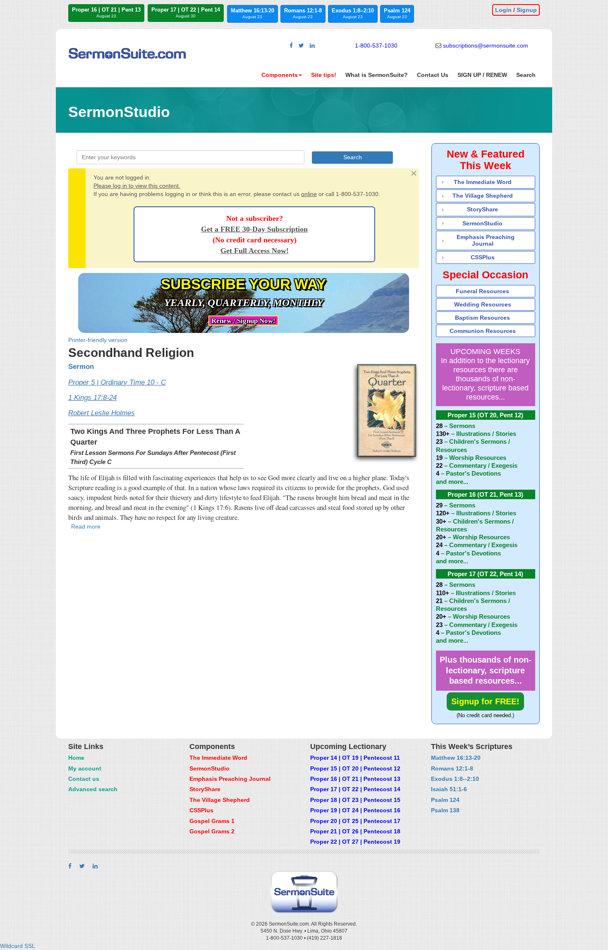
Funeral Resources (482, 291)
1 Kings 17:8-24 (92, 398)
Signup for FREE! (485, 701)
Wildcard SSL (17, 946)
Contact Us (432, 75)
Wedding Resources (482, 304)
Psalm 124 (397, 13)
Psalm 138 (445, 810)
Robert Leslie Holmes (101, 413)
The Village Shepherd (482, 195)
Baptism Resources (482, 317)
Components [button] (279, 75)
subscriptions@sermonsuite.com (485, 45)
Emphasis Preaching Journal (486, 240)
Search (526, 75)
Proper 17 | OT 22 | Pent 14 (185, 12)
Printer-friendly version (97, 340)
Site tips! (323, 75)
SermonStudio (482, 223)
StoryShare (482, 209)
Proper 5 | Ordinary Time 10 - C (117, 382)
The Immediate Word (483, 182)
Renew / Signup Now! (243, 321)
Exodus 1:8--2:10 (353, 13)
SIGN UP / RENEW (482, 75)
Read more (86, 526)
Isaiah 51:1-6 (449, 789)
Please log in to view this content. (136, 185)
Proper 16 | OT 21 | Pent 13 (106, 12)
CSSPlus (483, 257)
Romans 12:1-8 (303, 13)
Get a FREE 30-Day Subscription (254, 229)
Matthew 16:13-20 (252, 13)
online (309, 194)
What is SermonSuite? (376, 75)
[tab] (486, 182)
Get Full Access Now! (254, 250)
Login (503, 10)
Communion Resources (483, 331)
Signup (527, 10)
